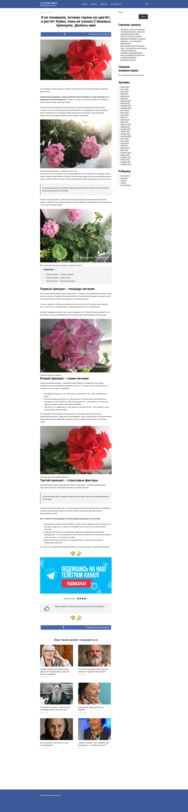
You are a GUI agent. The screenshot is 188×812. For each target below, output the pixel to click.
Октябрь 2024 (125, 134)
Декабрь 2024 (125, 129)
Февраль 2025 (125, 124)
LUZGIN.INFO (48, 3)
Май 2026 (123, 94)
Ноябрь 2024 (125, 131)
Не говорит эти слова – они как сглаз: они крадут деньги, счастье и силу (55, 708)
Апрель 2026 (125, 96)
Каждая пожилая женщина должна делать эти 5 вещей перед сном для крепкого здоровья (54, 671)
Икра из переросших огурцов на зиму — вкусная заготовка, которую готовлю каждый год (133, 48)
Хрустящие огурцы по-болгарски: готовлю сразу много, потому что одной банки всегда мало (132, 31)
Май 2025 (123, 117)
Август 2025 (124, 110)
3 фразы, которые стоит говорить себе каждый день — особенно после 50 (93, 744)
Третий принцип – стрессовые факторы (60, 281)
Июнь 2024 (124, 143)
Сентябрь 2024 (125, 136)
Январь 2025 (125, 127)
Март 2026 (124, 99)
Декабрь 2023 (125, 157)
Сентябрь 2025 (125, 108)
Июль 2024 (124, 141)
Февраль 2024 (125, 153)
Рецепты (94, 4)
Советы (85, 4)
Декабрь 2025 (125, 106)
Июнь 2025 (124, 115)
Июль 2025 (124, 113)
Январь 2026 (125, 103)
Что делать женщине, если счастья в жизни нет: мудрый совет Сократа (93, 670)
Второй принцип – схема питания (58, 278)
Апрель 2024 (125, 148)
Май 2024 (123, 145)
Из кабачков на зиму (128, 60)
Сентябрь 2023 (125, 164)
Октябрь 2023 (125, 162)
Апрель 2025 (125, 120)
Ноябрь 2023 (125, 160)
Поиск (120, 12)
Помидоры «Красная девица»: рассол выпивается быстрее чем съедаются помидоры (132, 55)
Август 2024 (124, 138)
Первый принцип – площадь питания (59, 274)
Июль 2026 (124, 89)
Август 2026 (124, 87)
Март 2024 (124, 150)
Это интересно (115, 4)
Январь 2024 (125, 155)
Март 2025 (124, 122)
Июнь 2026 (124, 91)
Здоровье (103, 4)
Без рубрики (125, 176)
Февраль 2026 (125, 101)
